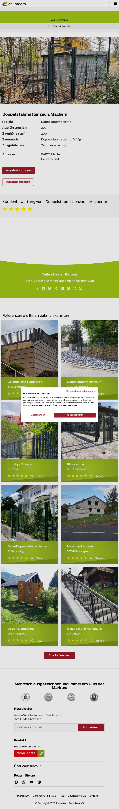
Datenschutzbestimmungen (81, 391)
